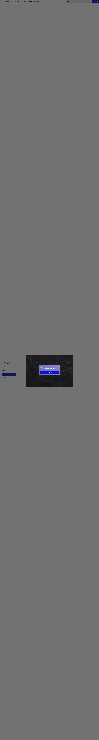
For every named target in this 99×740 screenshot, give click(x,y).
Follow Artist (49, 372)
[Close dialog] (59, 366)
